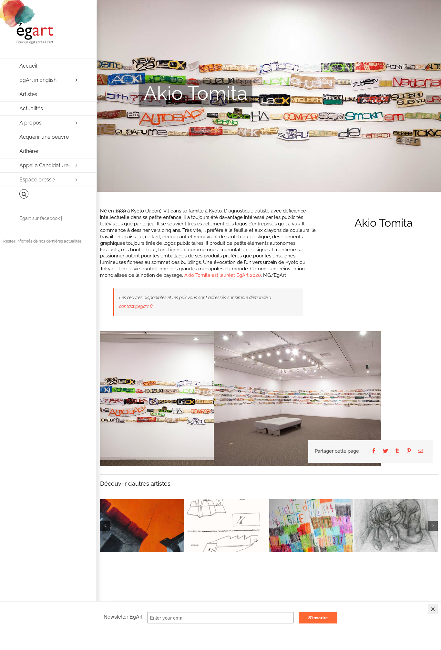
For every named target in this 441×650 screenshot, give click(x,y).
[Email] (420, 451)
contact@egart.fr (136, 306)
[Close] (433, 609)
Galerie (136, 520)
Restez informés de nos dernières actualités (42, 241)
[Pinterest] (409, 451)
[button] (48, 194)
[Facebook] (374, 451)
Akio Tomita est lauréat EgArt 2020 (222, 275)
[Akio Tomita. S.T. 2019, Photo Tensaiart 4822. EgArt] (183, 398)
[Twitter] (385, 451)
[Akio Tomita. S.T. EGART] (297, 398)
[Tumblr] (397, 451)
